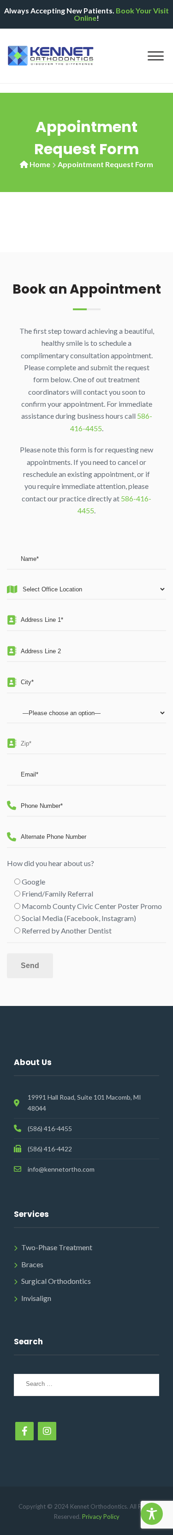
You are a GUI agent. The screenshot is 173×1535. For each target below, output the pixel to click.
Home (40, 164)
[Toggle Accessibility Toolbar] (152, 1514)
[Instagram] (47, 1431)
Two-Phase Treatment (56, 1247)
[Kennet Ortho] (51, 54)
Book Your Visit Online (121, 14)
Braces (32, 1264)
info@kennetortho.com (61, 1169)
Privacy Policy (100, 1516)
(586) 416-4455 (50, 1128)
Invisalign (36, 1298)
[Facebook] (24, 1431)
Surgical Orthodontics (56, 1280)
